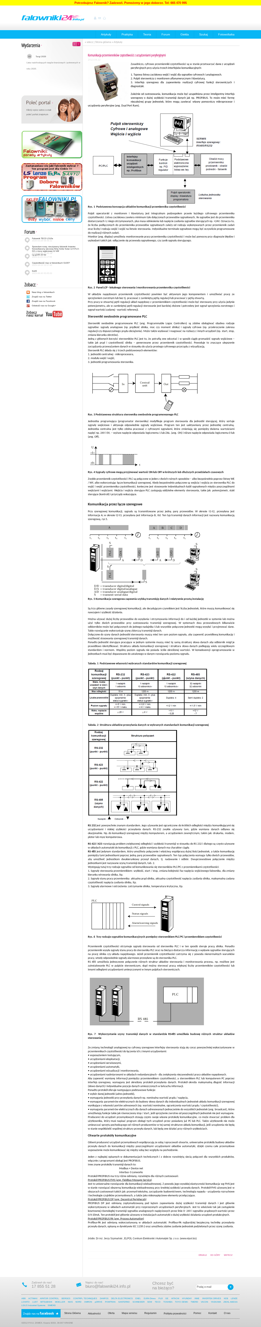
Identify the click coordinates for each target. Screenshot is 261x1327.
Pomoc (197, 1313)
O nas (227, 1313)
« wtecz (89, 42)
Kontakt (212, 1313)
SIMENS (52, 1305)
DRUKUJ (203, 1255)
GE (166, 1298)
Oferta (111, 1313)
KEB (226, 1298)
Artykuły (106, 34)
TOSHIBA (167, 1302)
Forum (165, 34)
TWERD (194, 1302)
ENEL (138, 1298)
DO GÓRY (215, 1255)
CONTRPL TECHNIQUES (85, 1298)
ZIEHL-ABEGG (230, 1302)
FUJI (160, 1298)
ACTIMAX (33, 1298)
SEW (149, 1302)
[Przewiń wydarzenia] (76, 43)
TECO (157, 1302)
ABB (23, 1298)
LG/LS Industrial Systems (33, 1305)
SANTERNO (124, 1302)
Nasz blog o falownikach (43, 292)
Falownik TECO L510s (42, 239)
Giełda (184, 34)
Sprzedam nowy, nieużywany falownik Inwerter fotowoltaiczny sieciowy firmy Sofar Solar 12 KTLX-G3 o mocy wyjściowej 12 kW (55, 249)
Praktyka (127, 34)
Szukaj (203, 34)
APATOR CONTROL (49, 1298)
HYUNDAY (187, 1298)
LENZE (234, 1298)
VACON (204, 1302)
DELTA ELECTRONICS (122, 1298)
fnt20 (42, 272)
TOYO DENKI (181, 1302)
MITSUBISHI (46, 1302)
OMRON (88, 1302)
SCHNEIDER (139, 1302)
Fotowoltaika (226, 34)
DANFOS (104, 1298)
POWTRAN (110, 1302)
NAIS (70, 1302)
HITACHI (175, 1298)
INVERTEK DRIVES (211, 1298)
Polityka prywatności (175, 1313)
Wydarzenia (30, 45)
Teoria (147, 34)
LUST (35, 1302)
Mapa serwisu (129, 1313)
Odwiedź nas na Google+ (44, 305)
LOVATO (25, 1302)
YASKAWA (216, 1302)
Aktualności (94, 1313)
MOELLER (60, 1302)
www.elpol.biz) (189, 1238)
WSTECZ (228, 1255)
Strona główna (103, 42)
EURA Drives (150, 1298)
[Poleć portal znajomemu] (52, 109)
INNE (197, 1298)
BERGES (66, 1298)
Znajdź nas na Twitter (42, 297)
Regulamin (150, 1313)
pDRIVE (98, 1302)
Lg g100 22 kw (42, 256)
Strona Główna (72, 1313)
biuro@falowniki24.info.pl (107, 1286)
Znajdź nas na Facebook (43, 301)
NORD (78, 1302)
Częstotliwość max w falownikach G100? (51, 264)
